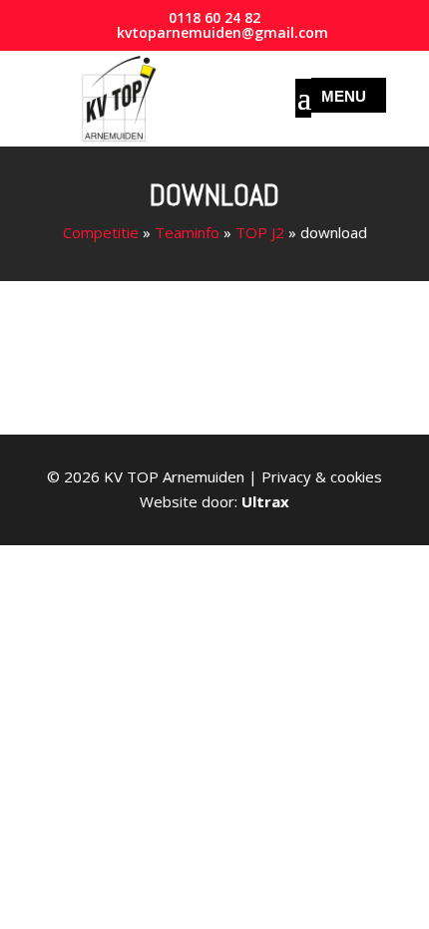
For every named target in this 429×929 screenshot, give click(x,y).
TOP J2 (259, 232)
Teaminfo (187, 232)
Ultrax (265, 501)
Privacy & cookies (321, 476)
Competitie (101, 232)
